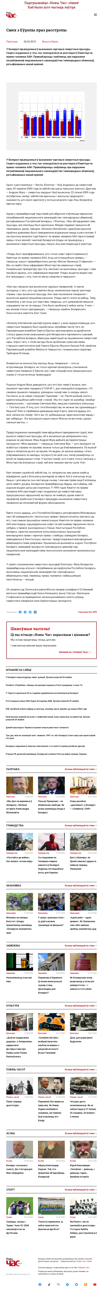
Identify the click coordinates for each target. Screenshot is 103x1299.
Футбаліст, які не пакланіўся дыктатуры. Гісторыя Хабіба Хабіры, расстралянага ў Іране (83, 1229)
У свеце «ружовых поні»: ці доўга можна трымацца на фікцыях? (51, 921)
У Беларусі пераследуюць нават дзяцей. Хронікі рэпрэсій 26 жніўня (39, 677)
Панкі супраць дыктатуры (14, 1103)
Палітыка (11, 41)
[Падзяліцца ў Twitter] (30, 612)
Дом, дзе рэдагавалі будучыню (81, 1039)
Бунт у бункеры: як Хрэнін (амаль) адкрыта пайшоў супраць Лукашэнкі (83, 863)
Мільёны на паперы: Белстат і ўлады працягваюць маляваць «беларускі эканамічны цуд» (19, 925)
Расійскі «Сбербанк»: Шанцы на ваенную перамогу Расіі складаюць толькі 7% (44, 685)
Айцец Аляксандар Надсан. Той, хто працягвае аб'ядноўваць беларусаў (51, 1171)
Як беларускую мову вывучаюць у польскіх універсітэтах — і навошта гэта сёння (82, 983)
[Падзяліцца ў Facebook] (20, 612)
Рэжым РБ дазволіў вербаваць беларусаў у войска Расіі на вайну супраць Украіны (46, 754)
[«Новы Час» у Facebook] (40, 1284)
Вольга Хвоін (50, 41)
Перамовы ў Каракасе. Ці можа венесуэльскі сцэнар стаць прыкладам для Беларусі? (50, 985)
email (71, 1267)
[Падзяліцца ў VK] (35, 612)
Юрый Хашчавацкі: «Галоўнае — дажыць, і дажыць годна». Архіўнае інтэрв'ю (82, 1171)
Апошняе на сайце (18, 669)
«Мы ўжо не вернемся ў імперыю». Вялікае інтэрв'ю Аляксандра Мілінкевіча (19, 807)
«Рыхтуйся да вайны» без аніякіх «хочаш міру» (19, 859)
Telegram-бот (84, 1267)
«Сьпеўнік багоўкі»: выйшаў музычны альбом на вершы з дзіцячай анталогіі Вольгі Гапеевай (48, 1045)
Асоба (10, 1133)
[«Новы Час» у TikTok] (49, 1284)
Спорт (10, 1189)
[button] (95, 15)
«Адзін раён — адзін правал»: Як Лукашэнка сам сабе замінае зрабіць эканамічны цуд (83, 923)
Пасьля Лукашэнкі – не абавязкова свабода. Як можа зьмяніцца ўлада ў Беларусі (51, 807)
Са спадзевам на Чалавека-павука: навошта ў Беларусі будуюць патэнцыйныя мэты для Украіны (50, 865)
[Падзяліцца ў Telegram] (25, 612)
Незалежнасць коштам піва (19, 979)
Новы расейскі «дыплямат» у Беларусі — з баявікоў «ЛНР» (82, 805)
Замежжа (13, 945)
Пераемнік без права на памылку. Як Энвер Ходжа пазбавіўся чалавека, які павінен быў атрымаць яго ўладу (51, 1111)
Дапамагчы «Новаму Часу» (74, 652)
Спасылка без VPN (87, 612)
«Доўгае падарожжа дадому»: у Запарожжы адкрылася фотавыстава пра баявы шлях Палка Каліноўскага (19, 1047)
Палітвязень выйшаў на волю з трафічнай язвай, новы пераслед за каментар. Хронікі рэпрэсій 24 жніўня (48, 718)
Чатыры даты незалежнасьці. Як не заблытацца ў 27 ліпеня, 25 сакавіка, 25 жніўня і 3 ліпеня (83, 1109)
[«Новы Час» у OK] (86, 1284)
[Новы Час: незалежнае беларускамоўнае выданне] (27, 15)
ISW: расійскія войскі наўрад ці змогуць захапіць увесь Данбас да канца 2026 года (46, 709)
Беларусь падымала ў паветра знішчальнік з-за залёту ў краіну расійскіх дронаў (45, 746)
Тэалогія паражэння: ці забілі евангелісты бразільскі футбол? (50, 1225)
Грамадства (14, 825)
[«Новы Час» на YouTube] (95, 1284)
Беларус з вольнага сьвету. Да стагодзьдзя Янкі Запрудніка (19, 1169)
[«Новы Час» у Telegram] (67, 1284)
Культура (12, 1005)
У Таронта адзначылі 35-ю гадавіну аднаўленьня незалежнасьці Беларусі (42, 693)
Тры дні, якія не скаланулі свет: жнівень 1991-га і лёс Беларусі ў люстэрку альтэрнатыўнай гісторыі (50, 736)
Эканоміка (13, 885)
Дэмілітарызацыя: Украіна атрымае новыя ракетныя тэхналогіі (37, 727)
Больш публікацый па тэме (79, 769)
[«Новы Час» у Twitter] (76, 1284)
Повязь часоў (15, 1069)
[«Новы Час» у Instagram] (58, 1284)
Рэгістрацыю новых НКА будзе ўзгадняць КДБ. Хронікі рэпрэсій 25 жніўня (42, 701)
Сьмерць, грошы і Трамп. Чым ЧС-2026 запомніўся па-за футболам (17, 1227)
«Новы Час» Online (84, 1261)
